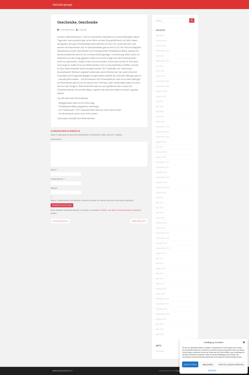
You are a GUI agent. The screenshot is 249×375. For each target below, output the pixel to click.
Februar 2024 (161, 40)
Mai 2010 (160, 329)
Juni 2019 (159, 147)
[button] (244, 342)
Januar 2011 (161, 293)
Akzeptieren (190, 364)
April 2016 (160, 212)
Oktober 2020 (161, 91)
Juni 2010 (159, 324)
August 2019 (161, 142)
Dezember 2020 (162, 81)
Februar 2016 (161, 223)
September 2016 (163, 187)
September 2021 (163, 61)
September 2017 (163, 177)
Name (54, 169)
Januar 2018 (161, 157)
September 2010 (163, 314)
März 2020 (160, 121)
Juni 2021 (159, 66)
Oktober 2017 (161, 172)
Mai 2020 (160, 111)
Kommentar (56, 139)
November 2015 (162, 238)
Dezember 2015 (162, 233)
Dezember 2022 (162, 50)
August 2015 (161, 253)
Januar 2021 (161, 76)
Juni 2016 (159, 202)
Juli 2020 (159, 101)
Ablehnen (208, 364)
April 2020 (160, 116)
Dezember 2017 (162, 162)
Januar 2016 (161, 228)
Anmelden (160, 351)
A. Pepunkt (82, 30)
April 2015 (160, 263)
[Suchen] (191, 20)
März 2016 (160, 218)
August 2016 (161, 192)
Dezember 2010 (162, 299)
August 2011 (161, 268)
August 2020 (161, 96)
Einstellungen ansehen (231, 364)
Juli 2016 (159, 197)
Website (54, 188)
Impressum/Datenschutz (62, 371)
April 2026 (160, 35)
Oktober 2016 (161, 182)
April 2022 (160, 56)
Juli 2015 (159, 258)
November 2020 (162, 86)
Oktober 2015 (161, 243)
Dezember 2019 (162, 126)
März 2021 (160, 71)
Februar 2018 (161, 152)
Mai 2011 (160, 273)
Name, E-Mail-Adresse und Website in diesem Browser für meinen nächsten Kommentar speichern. (92, 200)
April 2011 (160, 278)
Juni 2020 (159, 106)
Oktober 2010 (161, 309)
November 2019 (162, 131)
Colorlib (178, 371)
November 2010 (162, 304)
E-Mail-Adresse (58, 179)
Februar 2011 (161, 288)
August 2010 (161, 319)
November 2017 (162, 167)
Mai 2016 (160, 207)
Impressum (212, 370)
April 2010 (160, 334)
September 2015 (163, 248)
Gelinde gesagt (62, 4)
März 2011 (160, 283)
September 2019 (163, 137)
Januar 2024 (161, 45)
